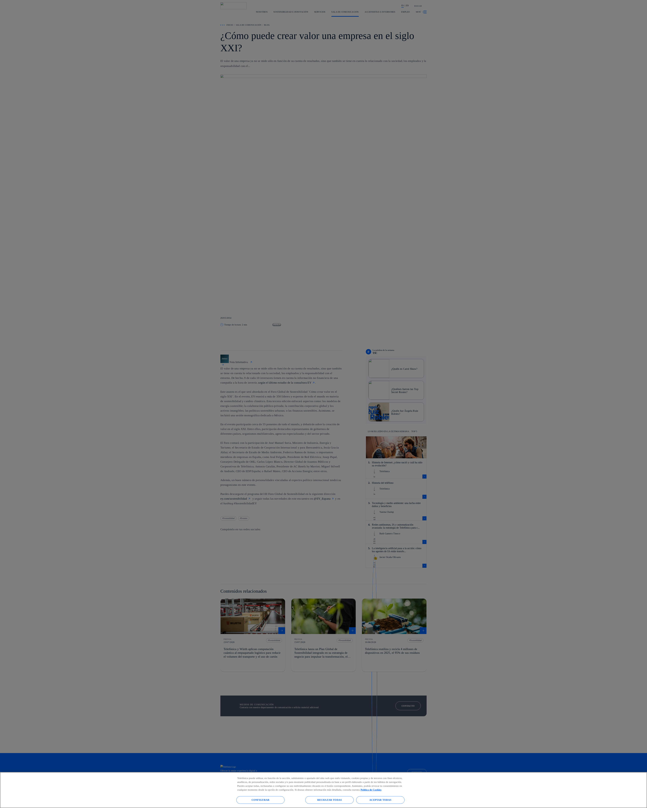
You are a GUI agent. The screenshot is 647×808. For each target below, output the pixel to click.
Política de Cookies (371, 789)
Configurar (261, 799)
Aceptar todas (380, 799)
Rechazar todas (329, 799)
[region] (323, 790)
